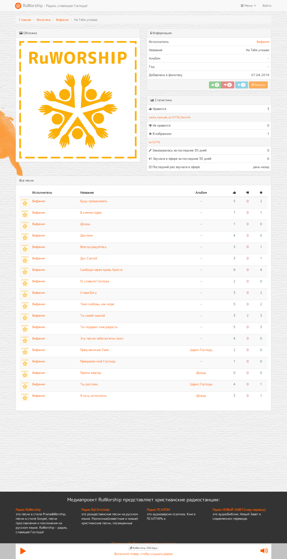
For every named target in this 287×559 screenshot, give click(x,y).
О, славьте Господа (94, 281)
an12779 (173, 117)
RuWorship (55, 5)
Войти (267, 5)
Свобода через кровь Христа (101, 269)
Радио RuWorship (28, 509)
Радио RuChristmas (95, 509)
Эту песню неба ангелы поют (102, 338)
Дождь (85, 224)
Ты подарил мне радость (98, 327)
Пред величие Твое (94, 350)
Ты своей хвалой (92, 315)
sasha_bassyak (158, 117)
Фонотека (43, 20)
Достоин (86, 235)
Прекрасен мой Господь (97, 361)
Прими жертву (90, 372)
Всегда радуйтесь (93, 247)
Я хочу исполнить (93, 395)
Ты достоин (89, 384)
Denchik (185, 117)
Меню (249, 5)
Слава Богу (88, 292)
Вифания (62, 20)
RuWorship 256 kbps (144, 548)
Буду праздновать (93, 201)
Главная (25, 20)
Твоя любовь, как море (97, 304)
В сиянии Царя (90, 212)
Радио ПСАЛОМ (158, 509)
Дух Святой (88, 258)
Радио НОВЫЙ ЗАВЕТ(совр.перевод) (239, 509)
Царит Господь (201, 350)
